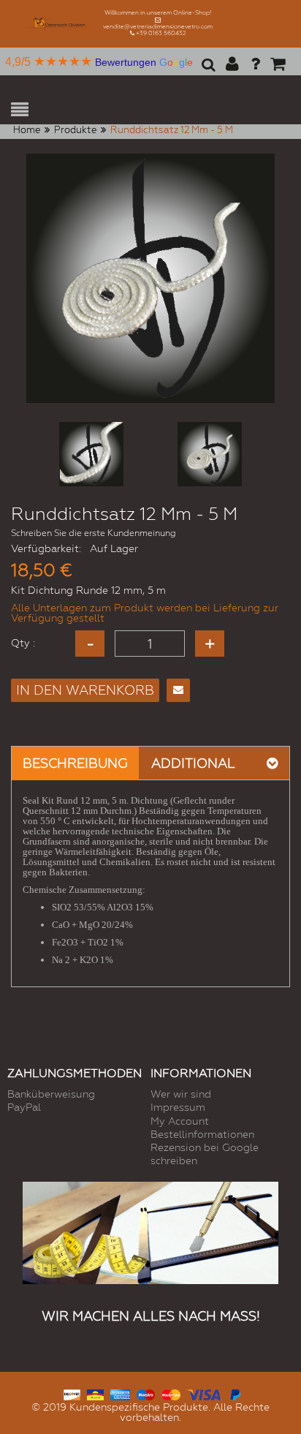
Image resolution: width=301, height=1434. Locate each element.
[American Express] (120, 1392)
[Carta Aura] (95, 1392)
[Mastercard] (170, 1392)
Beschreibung (75, 763)
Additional (193, 763)
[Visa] (204, 1392)
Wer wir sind (180, 1094)
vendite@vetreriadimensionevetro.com (158, 26)
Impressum (177, 1107)
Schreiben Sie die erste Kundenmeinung (93, 533)
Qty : (23, 643)
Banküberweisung (51, 1094)
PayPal (24, 1107)
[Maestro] (146, 1392)
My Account (179, 1121)
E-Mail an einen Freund (178, 690)
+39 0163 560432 (161, 33)
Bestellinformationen (202, 1134)
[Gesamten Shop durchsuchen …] (206, 69)
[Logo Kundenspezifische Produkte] (57, 24)
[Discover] (72, 1392)
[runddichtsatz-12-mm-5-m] (91, 454)
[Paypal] (235, 1392)
